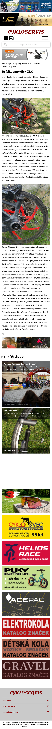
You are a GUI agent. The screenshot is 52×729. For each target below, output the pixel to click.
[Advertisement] (17, 471)
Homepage (6, 63)
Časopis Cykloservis (11, 712)
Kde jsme (7, 701)
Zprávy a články (22, 63)
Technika (36, 63)
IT (48, 724)
